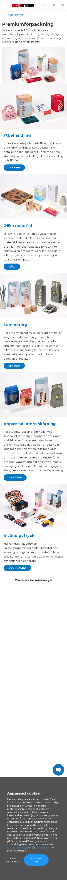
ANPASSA (15, 477)
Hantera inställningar (12, 860)
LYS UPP (14, 167)
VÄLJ (11, 266)
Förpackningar (14, 14)
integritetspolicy (16, 847)
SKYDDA (14, 365)
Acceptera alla (36, 860)
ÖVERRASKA (17, 568)
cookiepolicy (43, 847)
